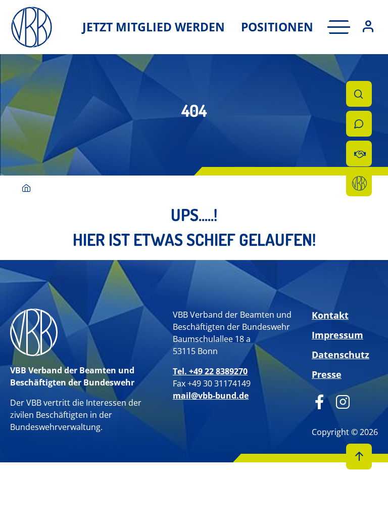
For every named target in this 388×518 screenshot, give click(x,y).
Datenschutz (340, 355)
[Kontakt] (359, 124)
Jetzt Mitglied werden (153, 27)
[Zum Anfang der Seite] (359, 456)
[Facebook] (319, 400)
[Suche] (359, 94)
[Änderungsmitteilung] (359, 153)
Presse (327, 374)
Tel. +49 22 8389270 (210, 371)
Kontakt (330, 315)
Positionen (277, 27)
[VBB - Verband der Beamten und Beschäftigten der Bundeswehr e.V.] (26, 189)
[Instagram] (339, 400)
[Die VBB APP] (359, 183)
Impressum (337, 335)
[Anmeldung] (368, 27)
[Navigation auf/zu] (335, 27)
